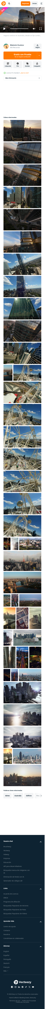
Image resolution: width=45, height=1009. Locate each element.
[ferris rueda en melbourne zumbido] (22, 452)
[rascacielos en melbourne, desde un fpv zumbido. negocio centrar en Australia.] (22, 196)
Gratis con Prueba (22, 55)
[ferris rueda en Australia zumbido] (22, 408)
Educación (7, 952)
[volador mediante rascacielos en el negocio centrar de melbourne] (22, 352)
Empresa (6, 948)
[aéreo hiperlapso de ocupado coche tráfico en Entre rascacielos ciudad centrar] (9, 709)
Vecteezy (6, 940)
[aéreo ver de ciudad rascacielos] (14, 559)
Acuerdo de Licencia (10, 984)
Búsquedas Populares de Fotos (14, 999)
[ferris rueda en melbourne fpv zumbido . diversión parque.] (17, 389)
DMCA (5, 988)
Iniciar (34, 3)
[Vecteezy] (3, 3)
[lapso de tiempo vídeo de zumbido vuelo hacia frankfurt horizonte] (14, 643)
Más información (10, 77)
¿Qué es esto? (24, 73)
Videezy (6, 944)
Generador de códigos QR (12, 971)
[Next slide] (36, 885)
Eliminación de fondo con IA (13, 967)
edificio (29, 886)
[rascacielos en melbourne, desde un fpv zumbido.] (22, 263)
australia (18, 886)
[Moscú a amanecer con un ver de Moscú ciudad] (22, 865)
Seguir (37, 47)
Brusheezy (7, 937)
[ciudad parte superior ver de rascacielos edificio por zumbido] (9, 670)
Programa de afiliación (11, 992)
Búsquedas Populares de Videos (15, 1003)
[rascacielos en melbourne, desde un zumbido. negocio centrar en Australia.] (22, 241)
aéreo (7, 886)
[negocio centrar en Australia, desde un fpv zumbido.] (22, 129)
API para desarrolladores (12, 956)
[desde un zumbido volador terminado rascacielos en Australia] (22, 307)
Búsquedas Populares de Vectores (15, 996)
